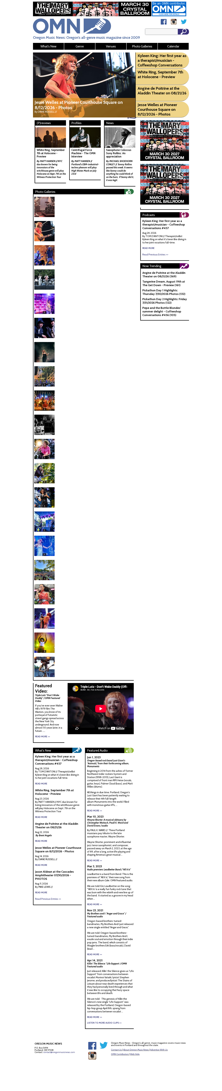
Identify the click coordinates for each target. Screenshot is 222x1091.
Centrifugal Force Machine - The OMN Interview (83, 153)
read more (41, 783)
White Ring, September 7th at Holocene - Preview (51, 153)
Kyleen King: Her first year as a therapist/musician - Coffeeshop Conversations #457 (56, 760)
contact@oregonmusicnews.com (59, 1052)
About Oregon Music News (136, 1049)
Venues (111, 46)
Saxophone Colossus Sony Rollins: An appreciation (118, 153)
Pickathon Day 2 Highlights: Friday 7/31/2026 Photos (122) (164, 300)
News (110, 123)
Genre (80, 46)
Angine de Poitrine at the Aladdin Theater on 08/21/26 (56, 825)
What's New (48, 46)
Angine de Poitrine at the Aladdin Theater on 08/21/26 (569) (163, 274)
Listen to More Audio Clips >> (104, 1022)
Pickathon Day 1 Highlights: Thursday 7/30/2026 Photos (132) (163, 292)
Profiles (76, 123)
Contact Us (116, 1049)
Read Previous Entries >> (48, 898)
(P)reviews (44, 123)
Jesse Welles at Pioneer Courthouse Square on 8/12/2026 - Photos (58, 849)
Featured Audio (97, 750)
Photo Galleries (142, 46)
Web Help (135, 1054)
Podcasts (148, 215)
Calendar (173, 46)
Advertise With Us (159, 1049)
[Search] (183, 32)
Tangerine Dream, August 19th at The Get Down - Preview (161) (163, 283)
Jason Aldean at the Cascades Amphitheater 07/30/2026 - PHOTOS (54, 875)
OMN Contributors (120, 1054)
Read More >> (42, 736)
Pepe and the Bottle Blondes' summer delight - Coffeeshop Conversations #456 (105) (161, 311)
